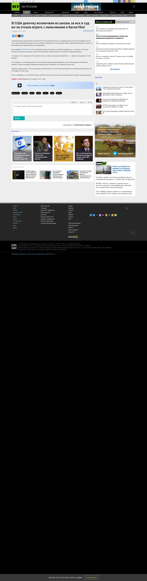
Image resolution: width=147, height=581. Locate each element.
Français (70, 210)
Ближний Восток (54, 15)
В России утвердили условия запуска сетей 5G (118, 112)
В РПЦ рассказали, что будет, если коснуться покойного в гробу (115, 106)
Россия (35, 12)
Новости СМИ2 (98, 77)
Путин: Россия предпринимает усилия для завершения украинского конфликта (112, 37)
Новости (17, 12)
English (70, 205)
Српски (70, 216)
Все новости (115, 69)
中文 (33, 1)
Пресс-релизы (45, 206)
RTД (86, 1)
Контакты (44, 214)
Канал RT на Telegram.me (114, 1)
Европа (37, 15)
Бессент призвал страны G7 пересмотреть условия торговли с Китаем (114, 57)
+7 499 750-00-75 (87, 247)
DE (17, 1)
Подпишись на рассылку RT (134, 1)
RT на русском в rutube (124, 1)
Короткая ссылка (88, 30)
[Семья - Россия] (86, 7)
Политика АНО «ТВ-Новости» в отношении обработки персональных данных (42, 249)
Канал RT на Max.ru (122, 1)
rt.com (30, 246)
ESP (27, 1)
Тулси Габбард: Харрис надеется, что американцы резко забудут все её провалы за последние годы (114, 192)
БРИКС (16, 15)
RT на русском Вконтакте (117, 1)
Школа (59, 93)
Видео (131, 12)
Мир (26, 12)
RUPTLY (70, 227)
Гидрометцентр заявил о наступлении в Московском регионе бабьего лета (115, 65)
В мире (24, 93)
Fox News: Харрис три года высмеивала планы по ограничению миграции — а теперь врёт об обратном (115, 178)
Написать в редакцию (47, 219)
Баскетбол (15, 93)
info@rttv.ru (108, 247)
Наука (86, 12)
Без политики (99, 12)
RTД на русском (73, 225)
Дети (32, 93)
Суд (52, 93)
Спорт (77, 12)
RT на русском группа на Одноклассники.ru (127, 1)
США (38, 93)
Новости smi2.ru (15, 131)
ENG (13, 1)
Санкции (95, 15)
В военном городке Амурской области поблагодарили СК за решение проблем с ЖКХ (115, 50)
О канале (43, 208)
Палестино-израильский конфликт (73, 15)
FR (19, 1)
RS (30, 1)
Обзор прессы (104, 15)
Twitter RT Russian (119, 1)
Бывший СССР (49, 12)
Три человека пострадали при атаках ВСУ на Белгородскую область (112, 30)
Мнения (112, 12)
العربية (23, 1)
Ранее (14, 75)
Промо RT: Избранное (48, 210)
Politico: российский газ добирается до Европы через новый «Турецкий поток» (121, 169)
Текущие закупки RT (47, 217)
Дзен (53, 85)
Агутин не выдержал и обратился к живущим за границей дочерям (115, 100)
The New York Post (28, 49)
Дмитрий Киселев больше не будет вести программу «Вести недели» (117, 94)
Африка (44, 15)
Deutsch (70, 208)
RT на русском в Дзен (129, 1)
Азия (88, 15)
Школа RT (71, 232)
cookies (79, 578)
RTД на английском (74, 223)
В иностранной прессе (102, 163)
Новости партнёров (47, 221)
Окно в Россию (73, 230)
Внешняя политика (27, 15)
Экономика (65, 12)
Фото (122, 12)
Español (70, 214)
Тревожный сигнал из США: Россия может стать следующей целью (117, 88)
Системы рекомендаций (48, 223)
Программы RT (45, 212)
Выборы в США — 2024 (119, 15)
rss (132, 1)
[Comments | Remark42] (53, 114)
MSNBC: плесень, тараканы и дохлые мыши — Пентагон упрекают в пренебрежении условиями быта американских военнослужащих (113, 185)
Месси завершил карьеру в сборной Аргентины (113, 43)
